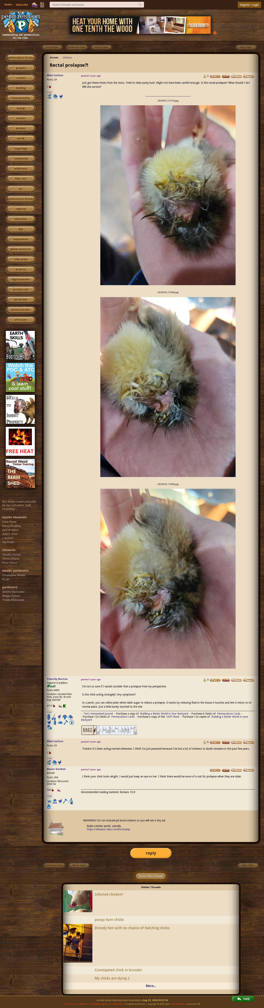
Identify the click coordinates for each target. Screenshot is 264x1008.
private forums (21, 309)
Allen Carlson (55, 75)
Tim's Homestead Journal (98, 713)
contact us (69, 1004)
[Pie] (35, 5)
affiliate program (99, 1004)
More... (151, 986)
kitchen (20, 128)
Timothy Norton (57, 679)
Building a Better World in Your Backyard (164, 713)
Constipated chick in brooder (118, 970)
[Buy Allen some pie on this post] (226, 76)
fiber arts (20, 178)
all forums (20, 320)
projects (21, 269)
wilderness (20, 168)
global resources (21, 249)
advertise (83, 1004)
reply (151, 853)
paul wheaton (178, 1004)
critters (21, 78)
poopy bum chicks (109, 920)
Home (8, 4)
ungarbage (20, 148)
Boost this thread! (151, 876)
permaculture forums (21, 57)
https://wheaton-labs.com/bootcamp (108, 829)
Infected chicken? (109, 894)
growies (21, 68)
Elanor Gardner (56, 769)
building (21, 88)
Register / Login (249, 4)
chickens (67, 57)
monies (20, 118)
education (20, 219)
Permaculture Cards (228, 713)
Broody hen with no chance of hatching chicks (132, 928)
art (21, 189)
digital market (21, 279)
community (21, 158)
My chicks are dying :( (112, 978)
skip (20, 229)
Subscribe (22, 4)
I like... (50, 93)
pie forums (20, 299)
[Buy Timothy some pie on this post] (226, 680)
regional (21, 209)
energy (21, 108)
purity (20, 138)
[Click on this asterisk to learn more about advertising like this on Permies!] (215, 32)
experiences (20, 239)
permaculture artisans (21, 199)
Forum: (54, 57)
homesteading (21, 98)
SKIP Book (172, 716)
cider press (20, 259)
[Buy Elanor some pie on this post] (226, 770)
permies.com (21, 289)
